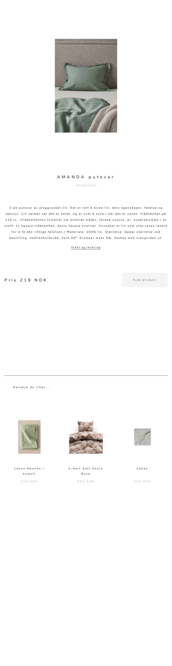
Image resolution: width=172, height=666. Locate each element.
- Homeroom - (86, 185)
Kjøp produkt (144, 280)
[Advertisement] (86, 318)
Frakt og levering (86, 247)
